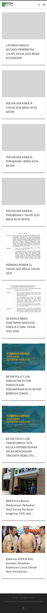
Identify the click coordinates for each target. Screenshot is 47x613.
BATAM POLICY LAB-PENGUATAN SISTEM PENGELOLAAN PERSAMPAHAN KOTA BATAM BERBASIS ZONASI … (23, 385)
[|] (7, 4)
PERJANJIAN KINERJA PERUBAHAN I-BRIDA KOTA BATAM (22, 161)
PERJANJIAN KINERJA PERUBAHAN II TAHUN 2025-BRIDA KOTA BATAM (23, 215)
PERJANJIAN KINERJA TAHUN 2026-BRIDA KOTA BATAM (21, 107)
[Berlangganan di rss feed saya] (23, 608)
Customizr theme (37, 601)
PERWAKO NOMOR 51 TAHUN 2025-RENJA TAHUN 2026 (23, 269)
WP (16, 601)
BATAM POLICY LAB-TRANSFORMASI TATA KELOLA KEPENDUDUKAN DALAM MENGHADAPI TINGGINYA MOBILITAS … (21, 447)
